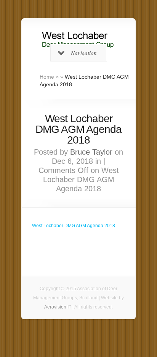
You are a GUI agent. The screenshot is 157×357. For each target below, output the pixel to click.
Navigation (84, 53)
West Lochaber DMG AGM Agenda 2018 (73, 225)
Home (47, 77)
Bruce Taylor (91, 152)
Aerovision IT (57, 307)
